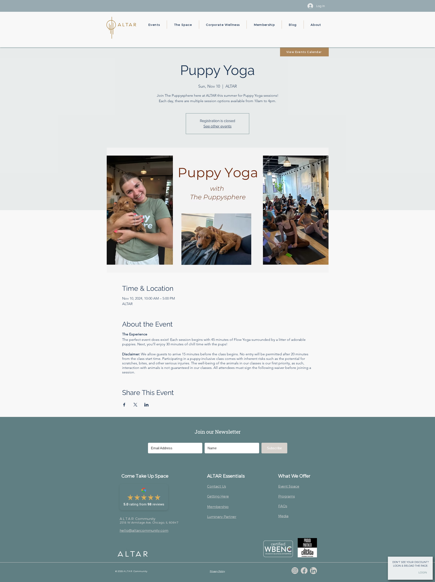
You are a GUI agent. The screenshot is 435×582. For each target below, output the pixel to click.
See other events (217, 126)
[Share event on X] (135, 404)
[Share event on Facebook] (124, 404)
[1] (294, 570)
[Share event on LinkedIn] (146, 404)
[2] (304, 570)
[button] (154, 24)
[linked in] (313, 570)
